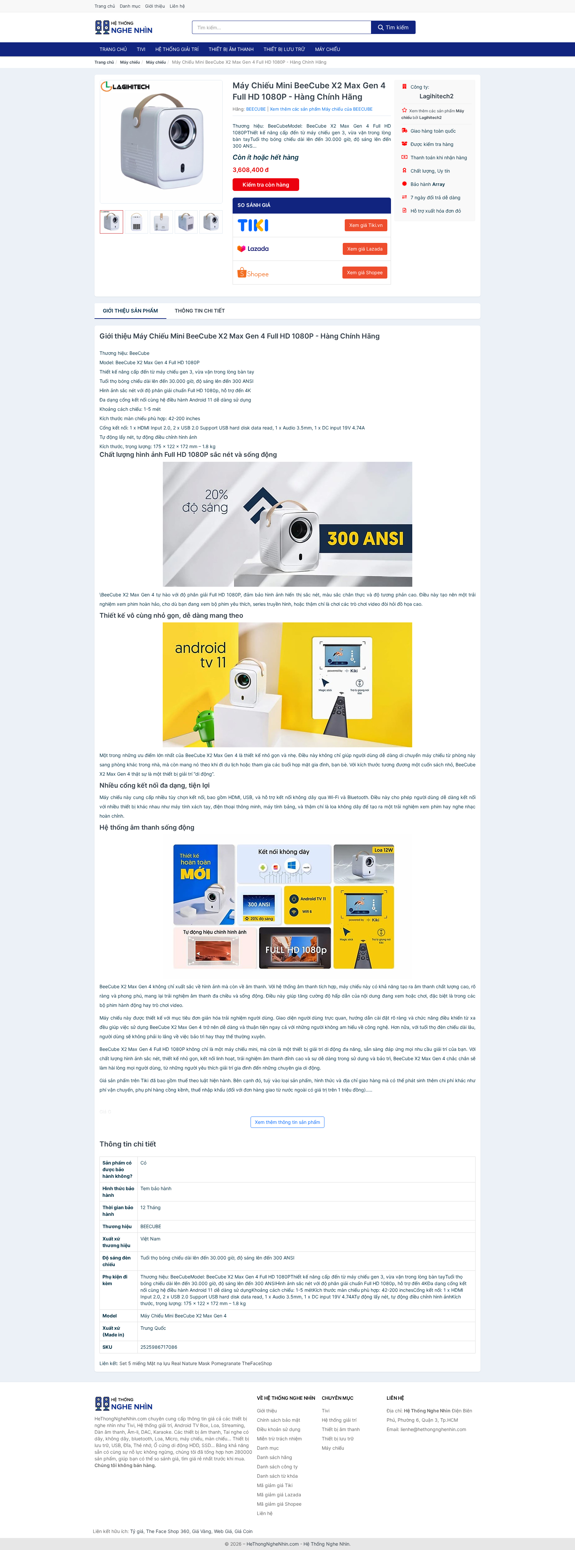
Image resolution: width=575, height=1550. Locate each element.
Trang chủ (105, 6)
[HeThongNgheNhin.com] (124, 27)
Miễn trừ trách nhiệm (279, 1438)
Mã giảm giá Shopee (279, 1504)
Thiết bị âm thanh (231, 49)
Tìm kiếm (396, 27)
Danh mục (130, 6)
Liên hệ (177, 6)
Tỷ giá (136, 1531)
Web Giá (223, 1531)
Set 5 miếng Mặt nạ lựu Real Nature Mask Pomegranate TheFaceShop (195, 1363)
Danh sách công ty (277, 1466)
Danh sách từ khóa (277, 1476)
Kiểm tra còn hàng (266, 184)
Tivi (141, 49)
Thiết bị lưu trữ (284, 49)
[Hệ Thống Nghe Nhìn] (128, 1403)
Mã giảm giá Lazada (279, 1494)
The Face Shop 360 (167, 1531)
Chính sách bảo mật (278, 1420)
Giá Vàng (201, 1531)
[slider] (111, 222)
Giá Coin (244, 1531)
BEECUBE (256, 109)
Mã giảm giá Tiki (274, 1485)
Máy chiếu (327, 49)
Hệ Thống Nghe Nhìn (326, 1544)
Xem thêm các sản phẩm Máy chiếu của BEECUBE (321, 109)
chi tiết (200, 311)
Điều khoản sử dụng (278, 1429)
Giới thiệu (155, 6)
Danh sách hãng (274, 1457)
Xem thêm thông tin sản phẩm (287, 1122)
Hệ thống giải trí (177, 49)
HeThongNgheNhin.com (273, 1544)
